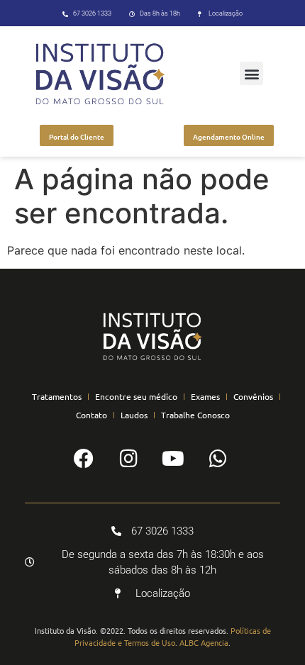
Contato (91, 414)
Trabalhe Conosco (195, 414)
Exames (205, 396)
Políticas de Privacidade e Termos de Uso (172, 636)
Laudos (134, 414)
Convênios (253, 396)
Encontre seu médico (136, 396)
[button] (251, 73)
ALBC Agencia (203, 642)
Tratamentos (57, 396)
